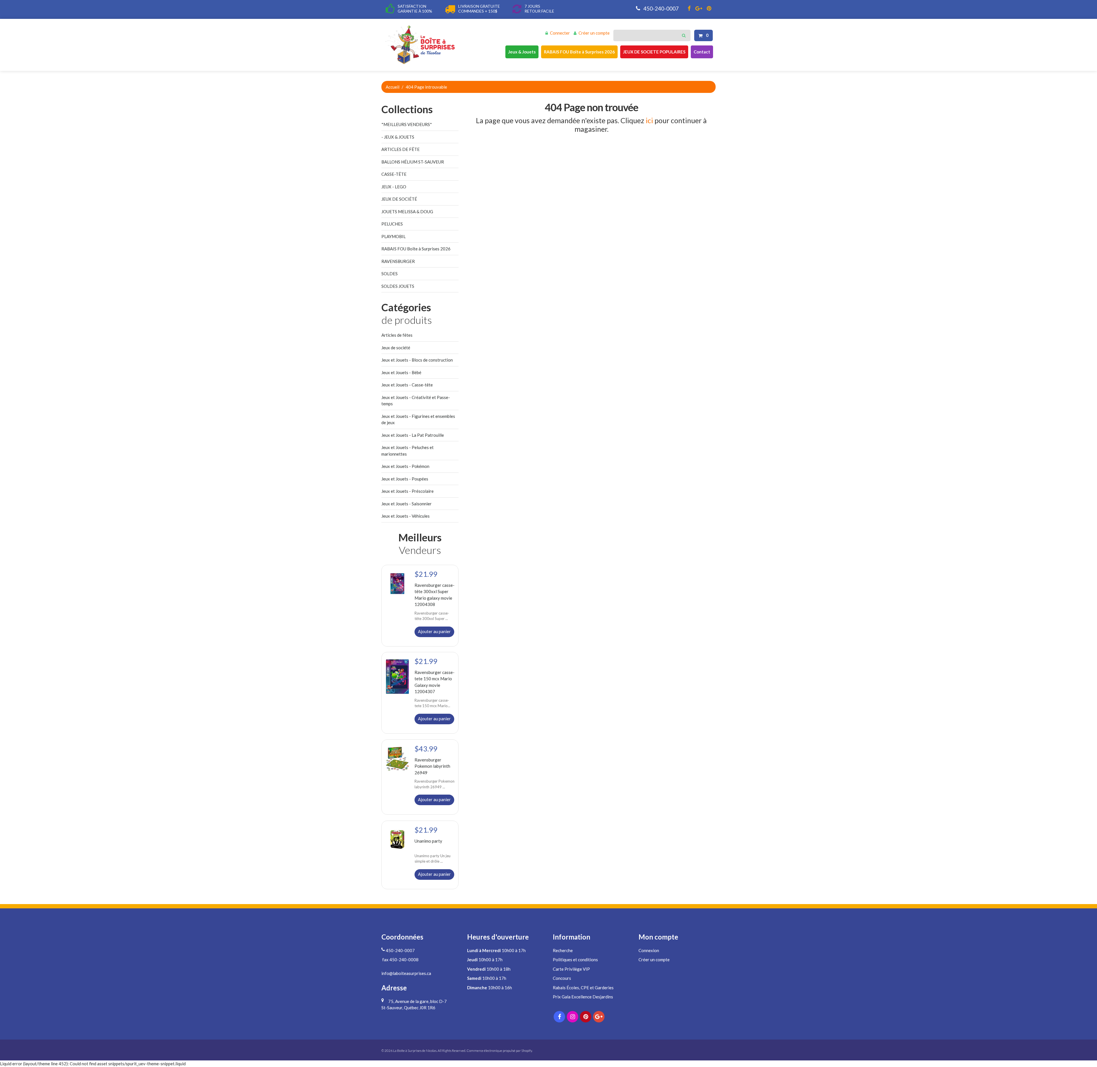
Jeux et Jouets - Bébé (401, 372)
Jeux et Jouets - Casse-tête (407, 384)
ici (649, 120)
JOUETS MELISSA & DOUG (407, 211)
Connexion (648, 950)
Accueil (392, 86)
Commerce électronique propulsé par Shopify (499, 1050)
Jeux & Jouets (522, 51)
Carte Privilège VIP (571, 969)
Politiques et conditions (575, 959)
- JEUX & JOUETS (397, 136)
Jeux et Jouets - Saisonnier (406, 503)
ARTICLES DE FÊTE (400, 149)
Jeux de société (395, 347)
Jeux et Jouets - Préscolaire (407, 491)
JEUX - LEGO (393, 186)
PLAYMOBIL (393, 236)
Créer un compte (594, 32)
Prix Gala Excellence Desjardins (583, 996)
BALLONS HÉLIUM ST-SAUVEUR (412, 161)
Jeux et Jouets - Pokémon (405, 466)
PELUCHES (392, 223)
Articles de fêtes (397, 335)
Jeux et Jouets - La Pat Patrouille (412, 435)
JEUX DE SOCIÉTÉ (399, 199)
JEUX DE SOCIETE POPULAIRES (654, 51)
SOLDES (389, 273)
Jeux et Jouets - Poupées (404, 478)
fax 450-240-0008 (400, 959)
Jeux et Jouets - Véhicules (405, 515)
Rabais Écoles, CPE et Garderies (583, 987)
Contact (702, 51)
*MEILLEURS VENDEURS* (406, 124)
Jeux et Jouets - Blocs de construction (417, 359)
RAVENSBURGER (398, 261)
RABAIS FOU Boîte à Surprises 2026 (579, 51)
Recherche (563, 950)
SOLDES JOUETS (397, 286)
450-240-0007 (660, 8)
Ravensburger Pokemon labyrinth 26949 (432, 766)
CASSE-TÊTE (394, 174)
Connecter (560, 32)
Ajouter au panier (434, 631)
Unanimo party (428, 840)
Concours (562, 978)
